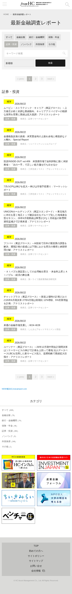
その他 (51, 44)
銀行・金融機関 (36, 37)
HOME (6, 14)
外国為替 (40, 44)
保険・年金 (53, 37)
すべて (9, 37)
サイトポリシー (36, 556)
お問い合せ (36, 566)
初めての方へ (36, 551)
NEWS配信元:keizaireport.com (14, 389)
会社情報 (36, 570)
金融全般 (20, 37)
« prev (20, 78)
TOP (36, 545)
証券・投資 (11, 44)
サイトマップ (36, 560)
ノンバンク (26, 44)
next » (50, 78)
